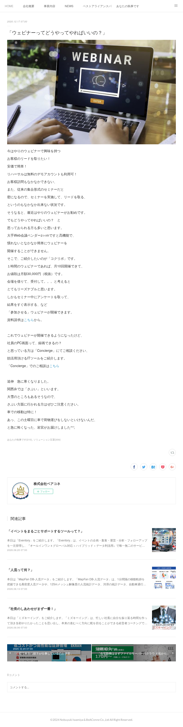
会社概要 (28, 6)
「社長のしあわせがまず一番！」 (32, 608)
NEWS (69, 6)
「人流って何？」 (20, 569)
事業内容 (49, 6)
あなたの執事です (127, 6)
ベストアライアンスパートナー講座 (97, 6)
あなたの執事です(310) (19, 439)
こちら (29, 319)
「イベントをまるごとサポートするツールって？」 (45, 531)
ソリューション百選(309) (47, 439)
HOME (9, 6)
